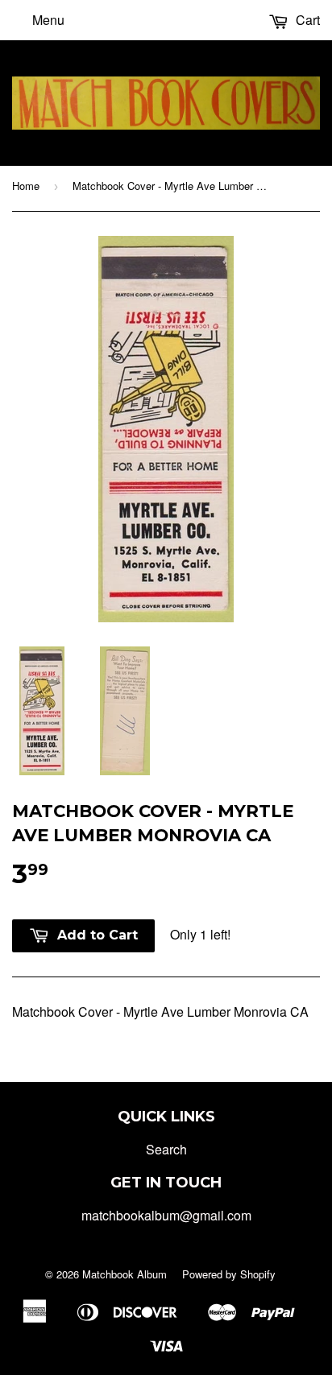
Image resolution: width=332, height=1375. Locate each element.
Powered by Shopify (229, 1274)
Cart (306, 19)
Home (25, 185)
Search (166, 1149)
